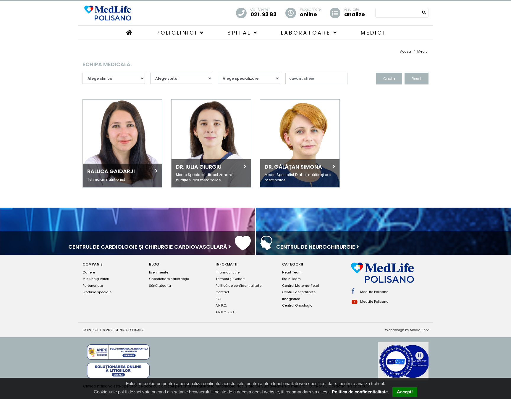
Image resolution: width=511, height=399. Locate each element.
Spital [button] (240, 32)
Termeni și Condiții (231, 278)
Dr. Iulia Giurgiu (198, 166)
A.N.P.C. (221, 305)
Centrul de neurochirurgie (316, 246)
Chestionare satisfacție (169, 278)
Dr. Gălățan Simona (293, 166)
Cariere (89, 272)
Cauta (389, 78)
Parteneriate (93, 285)
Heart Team (292, 272)
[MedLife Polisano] (108, 12)
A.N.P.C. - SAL (226, 312)
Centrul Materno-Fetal (300, 285)
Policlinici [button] (178, 32)
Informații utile (228, 272)
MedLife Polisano (373, 291)
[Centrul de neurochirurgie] (266, 247)
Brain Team (291, 278)
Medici (373, 32)
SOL (219, 299)
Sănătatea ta (160, 285)
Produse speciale (97, 292)
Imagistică (291, 299)
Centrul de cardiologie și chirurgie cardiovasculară (148, 246)
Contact (222, 292)
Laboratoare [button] (307, 32)
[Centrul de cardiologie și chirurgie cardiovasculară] (243, 247)
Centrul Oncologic (297, 305)
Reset (416, 78)
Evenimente (158, 272)
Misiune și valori (96, 278)
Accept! (405, 391)
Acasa (405, 51)
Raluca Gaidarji (111, 171)
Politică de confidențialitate (238, 285)
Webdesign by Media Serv (406, 330)
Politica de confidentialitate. (360, 391)
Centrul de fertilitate (299, 292)
